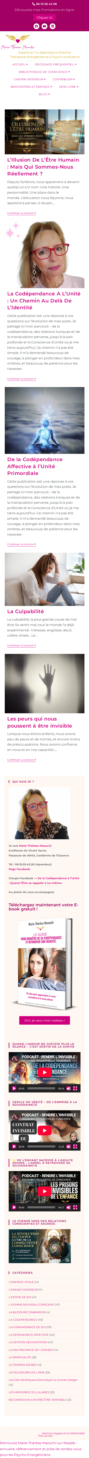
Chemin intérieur (29, 79)
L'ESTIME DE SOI (20, 1297)
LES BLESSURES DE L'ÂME (26, 1372)
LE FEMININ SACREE (23, 1364)
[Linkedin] (52, 26)
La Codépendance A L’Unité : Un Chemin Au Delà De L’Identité (44, 301)
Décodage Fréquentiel (55, 64)
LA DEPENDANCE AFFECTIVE (29, 1334)
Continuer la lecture (21, 213)
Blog (43, 94)
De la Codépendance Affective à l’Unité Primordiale (35, 466)
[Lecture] (14, 1088)
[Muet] (68, 1088)
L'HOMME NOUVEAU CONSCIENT (31, 1304)
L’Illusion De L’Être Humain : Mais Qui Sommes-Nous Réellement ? (43, 167)
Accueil (19, 64)
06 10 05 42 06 (46, 4)
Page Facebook (19, 869)
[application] (45, 1072)
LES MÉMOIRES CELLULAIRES (29, 1392)
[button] (44, 1020)
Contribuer (63, 79)
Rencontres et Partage (30, 86)
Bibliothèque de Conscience (43, 71)
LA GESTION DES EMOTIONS (28, 1342)
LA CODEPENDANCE (23, 1319)
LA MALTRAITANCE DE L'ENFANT (31, 1349)
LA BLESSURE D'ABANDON (27, 1312)
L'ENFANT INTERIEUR (23, 1289)
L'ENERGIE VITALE (21, 1282)
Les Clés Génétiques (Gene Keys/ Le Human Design (43, 1379)
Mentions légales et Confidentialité (63, 1433)
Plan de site (45, 1435)
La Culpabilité (25, 611)
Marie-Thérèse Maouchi (35, 845)
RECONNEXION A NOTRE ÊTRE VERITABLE (38, 1399)
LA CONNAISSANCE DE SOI (27, 1327)
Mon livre (68, 86)
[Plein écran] (75, 1088)
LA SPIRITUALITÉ (20, 1357)
